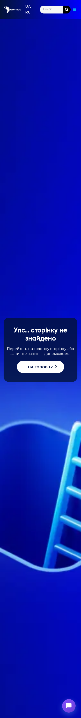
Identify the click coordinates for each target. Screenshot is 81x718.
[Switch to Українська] (28, 6)
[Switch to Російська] (28, 12)
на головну (40, 367)
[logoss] (12, 9)
